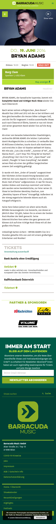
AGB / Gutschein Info (13, 471)
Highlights (8, 503)
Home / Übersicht (12, 487)
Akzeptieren (40, 517)
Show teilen (48, 18)
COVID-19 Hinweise (12, 455)
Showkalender (10, 492)
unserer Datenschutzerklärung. (20, 518)
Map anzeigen (41, 82)
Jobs (6, 461)
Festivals (8, 508)
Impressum (9, 466)
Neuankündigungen (13, 497)
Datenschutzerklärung (14, 477)
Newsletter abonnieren (28, 380)
